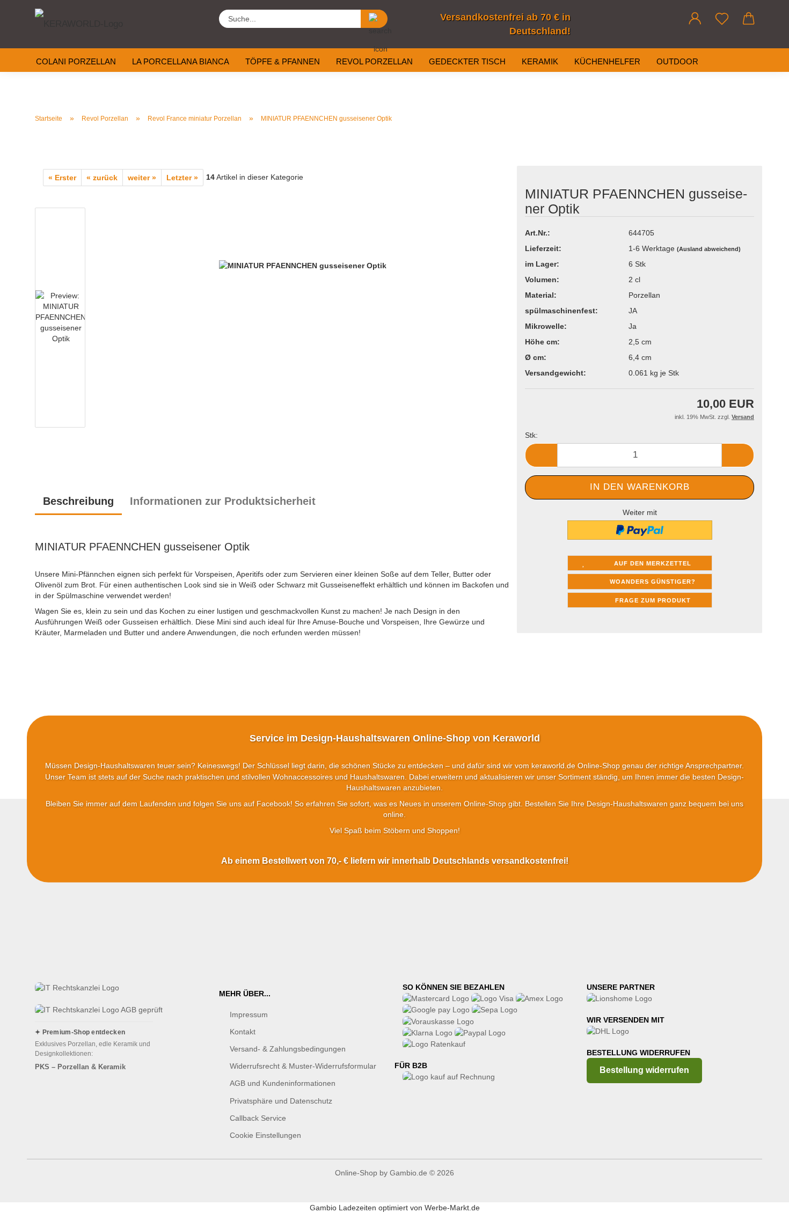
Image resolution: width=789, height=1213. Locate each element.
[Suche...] (374, 19)
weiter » (142, 177)
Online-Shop (356, 1172)
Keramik (540, 61)
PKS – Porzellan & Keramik (80, 1067)
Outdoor (677, 61)
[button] (695, 19)
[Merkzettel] (721, 19)
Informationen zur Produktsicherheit (223, 501)
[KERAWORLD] (88, 21)
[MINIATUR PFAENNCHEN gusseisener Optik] (302, 319)
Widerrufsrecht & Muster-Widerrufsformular (303, 1066)
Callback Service (258, 1118)
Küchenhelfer (607, 61)
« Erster (62, 177)
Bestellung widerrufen (644, 1070)
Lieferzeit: (543, 248)
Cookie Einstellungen (265, 1135)
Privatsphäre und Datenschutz (281, 1101)
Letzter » (182, 177)
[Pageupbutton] (759, 1197)
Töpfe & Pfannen (282, 61)
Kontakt (242, 1031)
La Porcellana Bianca (180, 61)
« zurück (102, 177)
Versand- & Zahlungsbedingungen (288, 1049)
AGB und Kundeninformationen (282, 1083)
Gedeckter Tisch (467, 61)
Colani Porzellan (76, 61)
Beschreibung (78, 501)
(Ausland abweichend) (709, 249)
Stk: (531, 435)
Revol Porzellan (374, 61)
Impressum (249, 1014)
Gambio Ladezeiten (343, 1207)
